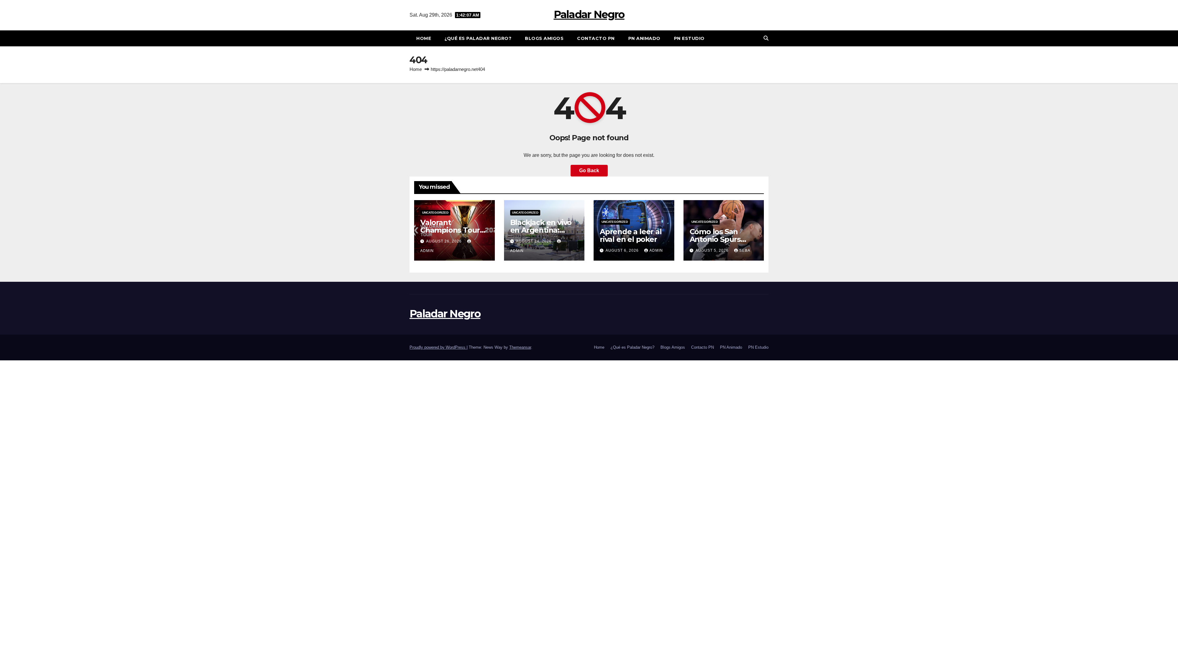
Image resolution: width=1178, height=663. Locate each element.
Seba (744, 250)
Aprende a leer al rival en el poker (631, 235)
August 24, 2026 (534, 241)
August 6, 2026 (623, 250)
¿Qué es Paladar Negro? (478, 38)
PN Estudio (689, 38)
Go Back (589, 170)
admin (656, 250)
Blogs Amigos (544, 38)
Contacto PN (596, 38)
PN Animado (644, 38)
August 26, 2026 (444, 241)
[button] (766, 38)
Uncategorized (435, 212)
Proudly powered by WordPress (438, 347)
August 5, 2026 (712, 250)
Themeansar (520, 347)
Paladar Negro (589, 14)
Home (423, 38)
